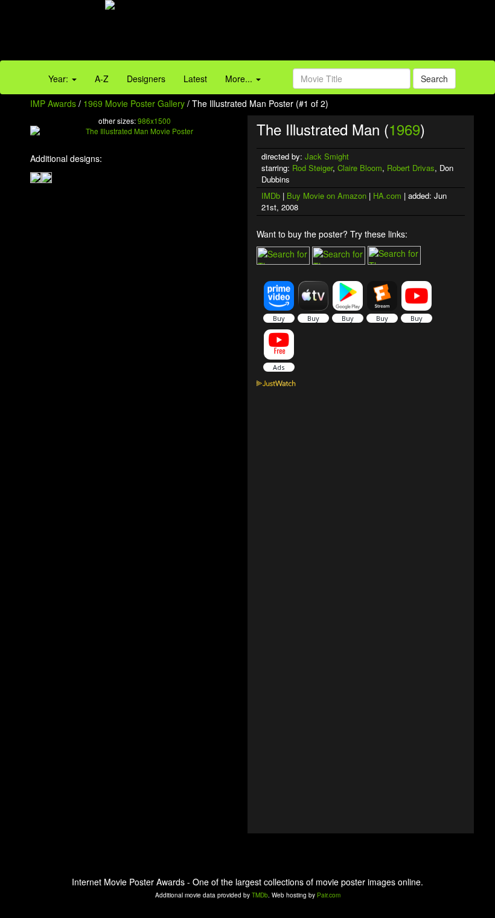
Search (434, 79)
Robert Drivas (411, 167)
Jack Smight (327, 156)
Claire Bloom (359, 167)
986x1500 (154, 120)
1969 (404, 129)
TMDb (260, 895)
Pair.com (328, 895)
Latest (195, 79)
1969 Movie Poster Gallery (134, 103)
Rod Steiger (312, 167)
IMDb (270, 195)
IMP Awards (53, 103)
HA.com (387, 195)
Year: (59, 79)
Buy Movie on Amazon (326, 195)
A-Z (102, 79)
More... (240, 79)
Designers (146, 79)
